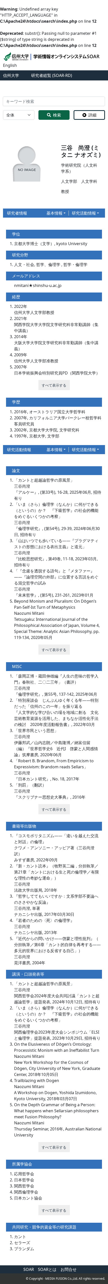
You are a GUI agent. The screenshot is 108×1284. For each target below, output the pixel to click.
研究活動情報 (84, 213)
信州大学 (11, 75)
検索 (57, 115)
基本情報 (54, 213)
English (10, 65)
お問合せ (69, 1269)
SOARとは (47, 1269)
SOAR (28, 1269)
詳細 (92, 115)
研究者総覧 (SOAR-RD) (51, 75)
